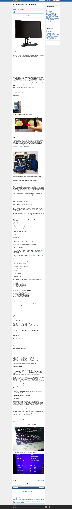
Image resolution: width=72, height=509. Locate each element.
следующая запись (41, 487)
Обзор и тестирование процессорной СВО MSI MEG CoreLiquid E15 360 (22, 491)
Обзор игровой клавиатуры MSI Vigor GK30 (18, 502)
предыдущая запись (15, 487)
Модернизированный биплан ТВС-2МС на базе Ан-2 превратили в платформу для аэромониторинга (52, 19)
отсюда (33, 204)
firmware (18, 386)
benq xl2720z (14, 485)
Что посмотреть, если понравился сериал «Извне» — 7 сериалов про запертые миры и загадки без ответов (52, 31)
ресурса (39, 250)
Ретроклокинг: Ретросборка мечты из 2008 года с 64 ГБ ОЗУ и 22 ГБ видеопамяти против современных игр (27, 501)
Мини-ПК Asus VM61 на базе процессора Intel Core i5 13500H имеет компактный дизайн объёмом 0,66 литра (52, 11)
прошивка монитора (20, 485)
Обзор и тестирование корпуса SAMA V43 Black (19, 497)
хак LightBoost (42, 82)
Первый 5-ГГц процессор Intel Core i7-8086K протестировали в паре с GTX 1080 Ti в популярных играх (52, 22)
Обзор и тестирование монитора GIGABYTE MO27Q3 (20, 498)
